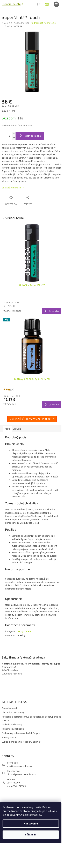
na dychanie (24, 631)
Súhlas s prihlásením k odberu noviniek (21, 742)
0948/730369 (13, 782)
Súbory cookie (9, 737)
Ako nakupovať (9, 708)
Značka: (13, 26)
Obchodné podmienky (13, 712)
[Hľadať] (38, 4)
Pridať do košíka (32, 135)
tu (40, 815)
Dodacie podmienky (12, 724)
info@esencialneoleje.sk (19, 766)
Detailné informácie (12, 187)
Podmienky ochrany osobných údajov (21, 733)
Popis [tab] (7, 429)
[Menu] (56, 4)
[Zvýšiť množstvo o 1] (14, 134)
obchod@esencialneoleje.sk (21, 774)
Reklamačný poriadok (13, 729)
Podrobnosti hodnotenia (43, 23)
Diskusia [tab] (17, 429)
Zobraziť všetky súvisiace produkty (32, 418)
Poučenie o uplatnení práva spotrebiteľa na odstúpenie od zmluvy (31, 718)
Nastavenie (31, 823)
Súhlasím (31, 834)
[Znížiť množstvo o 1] (14, 138)
